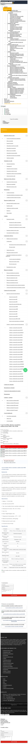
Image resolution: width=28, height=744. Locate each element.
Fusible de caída (9, 205)
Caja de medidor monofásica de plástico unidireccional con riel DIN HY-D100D (14, 621)
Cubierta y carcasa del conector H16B (16, 347)
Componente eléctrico (8, 235)
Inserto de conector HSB (13, 309)
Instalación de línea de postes (12, 181)
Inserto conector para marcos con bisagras (16, 321)
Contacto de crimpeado (9, 384)
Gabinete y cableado (8, 397)
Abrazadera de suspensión (11, 148)
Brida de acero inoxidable (11, 150)
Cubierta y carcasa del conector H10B (16, 344)
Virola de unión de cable (11, 175)
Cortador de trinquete (10, 192)
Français (7, 111)
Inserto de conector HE (13, 299)
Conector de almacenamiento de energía (15, 84)
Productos (5, 680)
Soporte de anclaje (10, 143)
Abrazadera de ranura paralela (12, 153)
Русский (7, 110)
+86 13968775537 (9, 697)
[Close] (1, 730)
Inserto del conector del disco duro (15, 304)
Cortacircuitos (9, 241)
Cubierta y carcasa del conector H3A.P (16, 330)
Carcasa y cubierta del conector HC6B (16, 373)
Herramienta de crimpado (9, 387)
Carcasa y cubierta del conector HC (15, 371)
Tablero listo (9, 418)
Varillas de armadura (10, 157)
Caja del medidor (13, 97)
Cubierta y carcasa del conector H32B (16, 351)
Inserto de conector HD (13, 301)
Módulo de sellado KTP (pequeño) (13, 402)
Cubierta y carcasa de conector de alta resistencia (16, 80)
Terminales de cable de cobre (12, 171)
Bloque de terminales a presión (12, 280)
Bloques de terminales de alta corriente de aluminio (17, 73)
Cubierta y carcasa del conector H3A (15, 327)
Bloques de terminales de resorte (12, 282)
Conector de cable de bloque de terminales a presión (17, 76)
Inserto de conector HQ (13, 311)
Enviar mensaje (14, 595)
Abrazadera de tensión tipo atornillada (13, 155)
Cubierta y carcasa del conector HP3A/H (16, 332)
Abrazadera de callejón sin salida (12, 145)
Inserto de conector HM (13, 316)
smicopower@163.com (4, 1)
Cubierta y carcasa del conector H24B (16, 349)
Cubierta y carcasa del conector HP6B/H (16, 361)
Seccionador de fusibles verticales (13, 232)
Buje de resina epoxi (12, 263)
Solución (4, 683)
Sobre (4, 678)
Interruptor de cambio (10, 219)
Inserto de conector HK (13, 313)
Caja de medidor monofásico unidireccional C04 (14, 607)
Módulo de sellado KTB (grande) (12, 405)
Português (7, 112)
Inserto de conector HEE (13, 306)
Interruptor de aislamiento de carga (15, 224)
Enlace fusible (13, 50)
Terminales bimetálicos (11, 163)
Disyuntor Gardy (12, 247)
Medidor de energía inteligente (12, 238)
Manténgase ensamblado (11, 184)
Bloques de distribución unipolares (13, 272)
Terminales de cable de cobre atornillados (15, 30)
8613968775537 (4, 720)
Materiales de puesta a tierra (15, 36)
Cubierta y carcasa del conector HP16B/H (16, 366)
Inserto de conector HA (13, 296)
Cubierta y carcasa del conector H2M (15, 359)
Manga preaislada (10, 140)
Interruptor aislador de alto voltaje (13, 230)
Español (3, 106)
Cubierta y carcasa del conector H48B (16, 354)
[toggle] (2, 131)
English (7, 109)
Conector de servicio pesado (12, 103)
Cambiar (6, 216)
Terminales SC (9, 166)
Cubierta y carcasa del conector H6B (15, 342)
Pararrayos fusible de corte (9, 200)
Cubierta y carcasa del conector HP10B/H (16, 364)
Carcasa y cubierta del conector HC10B (16, 376)
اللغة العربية (8, 114)
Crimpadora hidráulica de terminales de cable (17, 40)
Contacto (4, 686)
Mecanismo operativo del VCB (12, 252)
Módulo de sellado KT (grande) (12, 410)
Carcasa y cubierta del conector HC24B (16, 381)
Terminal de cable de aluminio (12, 168)
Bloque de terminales (8, 270)
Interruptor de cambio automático (15, 222)
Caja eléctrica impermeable (11, 416)
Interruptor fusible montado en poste (13, 203)
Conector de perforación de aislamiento (14, 12)
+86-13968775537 (12, 1)
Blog (4, 682)
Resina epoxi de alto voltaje (14, 261)
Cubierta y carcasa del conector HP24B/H (16, 368)
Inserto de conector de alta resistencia (13, 293)
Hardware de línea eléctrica (9, 178)
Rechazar (7, 714)
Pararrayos (8, 210)
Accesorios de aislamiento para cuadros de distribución (17, 63)
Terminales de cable (8, 160)
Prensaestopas (7, 394)
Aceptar (2, 714)
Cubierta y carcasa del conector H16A (16, 337)
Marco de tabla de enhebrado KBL (13, 400)
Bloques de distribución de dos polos (13, 275)
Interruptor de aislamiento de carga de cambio (17, 227)
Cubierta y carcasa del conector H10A (16, 334)
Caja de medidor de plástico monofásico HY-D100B (14, 626)
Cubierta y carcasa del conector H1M (15, 356)
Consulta (3, 446)
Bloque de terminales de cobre (12, 277)
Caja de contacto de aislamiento (15, 259)
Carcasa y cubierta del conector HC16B (16, 378)
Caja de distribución (8, 413)
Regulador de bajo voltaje (11, 267)
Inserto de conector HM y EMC (14, 318)
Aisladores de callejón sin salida (16, 48)
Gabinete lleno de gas (10, 250)
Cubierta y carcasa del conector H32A (16, 339)
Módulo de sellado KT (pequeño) (12, 407)
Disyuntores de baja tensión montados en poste (17, 244)
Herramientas (7, 189)
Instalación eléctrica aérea (9, 135)
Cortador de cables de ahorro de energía (15, 43)
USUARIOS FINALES (7, 685)
